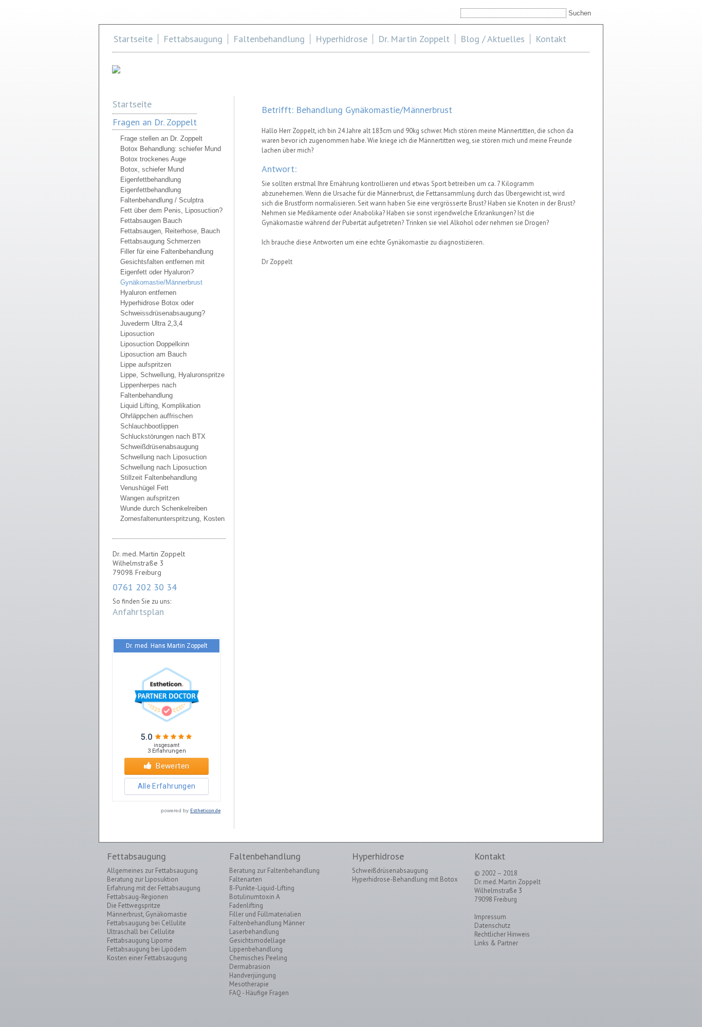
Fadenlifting (246, 905)
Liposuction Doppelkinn (154, 344)
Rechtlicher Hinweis (502, 934)
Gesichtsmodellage (257, 940)
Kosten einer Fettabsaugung (147, 958)
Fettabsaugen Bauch (151, 221)
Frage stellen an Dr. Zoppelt (161, 138)
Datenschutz (492, 925)
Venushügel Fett (144, 488)
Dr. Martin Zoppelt (414, 39)
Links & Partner (496, 943)
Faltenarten (245, 879)
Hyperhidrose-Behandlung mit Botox (405, 879)
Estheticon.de (205, 810)
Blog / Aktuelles (492, 39)
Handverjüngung (252, 975)
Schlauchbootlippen (149, 426)
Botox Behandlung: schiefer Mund (170, 149)
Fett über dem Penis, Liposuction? (171, 210)
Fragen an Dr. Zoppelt (155, 122)
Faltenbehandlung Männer (267, 923)
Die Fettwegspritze (133, 905)
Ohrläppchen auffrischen (156, 416)
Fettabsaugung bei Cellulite (146, 923)
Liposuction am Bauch (153, 354)
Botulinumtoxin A (254, 896)
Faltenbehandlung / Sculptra (162, 200)
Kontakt (550, 39)
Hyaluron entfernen (148, 292)
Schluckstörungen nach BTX (163, 436)
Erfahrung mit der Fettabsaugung (153, 888)
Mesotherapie (249, 984)
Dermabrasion (249, 966)
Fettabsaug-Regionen (137, 896)
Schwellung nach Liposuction (163, 457)
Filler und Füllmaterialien (265, 914)
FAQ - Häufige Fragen (259, 992)
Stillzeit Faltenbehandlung (158, 477)
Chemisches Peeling (258, 958)
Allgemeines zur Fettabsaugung (152, 870)
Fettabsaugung (193, 39)
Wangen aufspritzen (149, 498)
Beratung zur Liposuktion (142, 879)
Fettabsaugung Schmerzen (160, 241)
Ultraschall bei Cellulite (141, 931)
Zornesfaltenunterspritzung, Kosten (172, 518)
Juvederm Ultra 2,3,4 (151, 323)
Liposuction (137, 334)
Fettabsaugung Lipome (140, 940)
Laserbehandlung (254, 931)
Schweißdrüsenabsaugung (159, 447)
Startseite (133, 39)
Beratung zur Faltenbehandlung (274, 870)
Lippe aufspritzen (145, 364)
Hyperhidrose (341, 39)
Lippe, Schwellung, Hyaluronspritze (172, 375)
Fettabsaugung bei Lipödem (147, 949)
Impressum (490, 916)
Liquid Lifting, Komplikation (160, 405)
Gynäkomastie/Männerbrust (161, 282)
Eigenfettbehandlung (150, 179)
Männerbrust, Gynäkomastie (147, 914)
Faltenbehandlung (269, 39)
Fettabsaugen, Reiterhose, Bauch (170, 231)
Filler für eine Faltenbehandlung (166, 251)
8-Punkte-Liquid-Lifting (261, 888)
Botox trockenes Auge (153, 159)
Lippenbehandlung (256, 949)
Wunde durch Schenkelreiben (163, 508)
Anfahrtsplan (138, 612)
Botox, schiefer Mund (152, 169)
